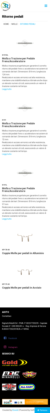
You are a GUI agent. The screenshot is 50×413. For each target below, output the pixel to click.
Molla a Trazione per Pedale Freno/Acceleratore (18, 60)
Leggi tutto (7, 89)
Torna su (43, 410)
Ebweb (15, 410)
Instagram (13, 347)
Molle (15, 24)
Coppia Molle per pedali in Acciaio (21, 287)
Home (6, 24)
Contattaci (6, 316)
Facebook (12, 338)
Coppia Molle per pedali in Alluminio (23, 253)
